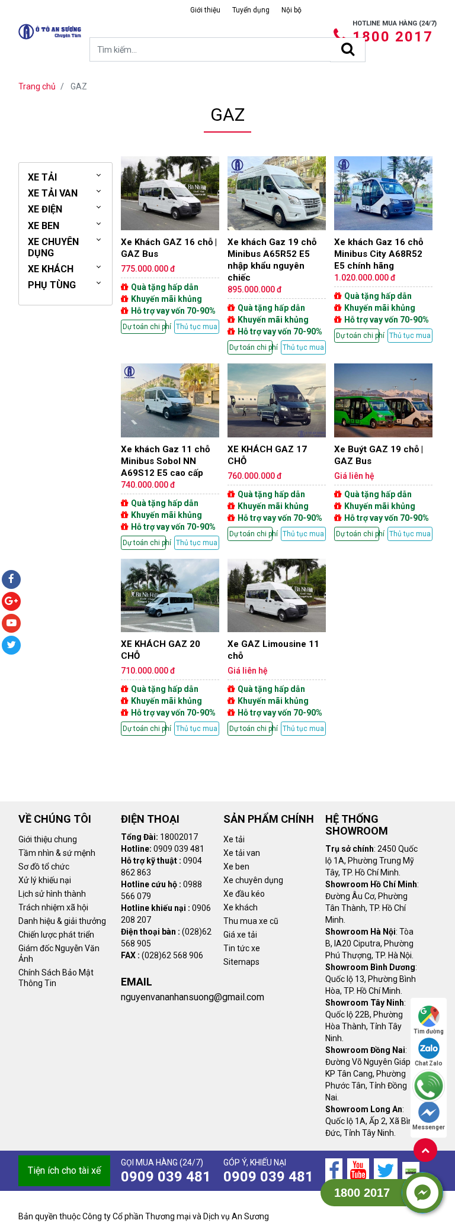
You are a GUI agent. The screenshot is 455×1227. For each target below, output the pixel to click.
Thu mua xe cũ (250, 921)
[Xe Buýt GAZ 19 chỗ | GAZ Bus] (383, 452)
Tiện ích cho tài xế (64, 1170)
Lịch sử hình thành (52, 893)
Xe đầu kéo (244, 893)
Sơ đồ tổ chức (43, 866)
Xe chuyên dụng (253, 880)
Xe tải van (241, 853)
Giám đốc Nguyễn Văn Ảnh (59, 953)
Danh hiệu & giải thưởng (62, 921)
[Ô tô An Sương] (49, 31)
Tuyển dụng (251, 10)
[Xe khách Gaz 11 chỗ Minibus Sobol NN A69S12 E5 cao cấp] (170, 456)
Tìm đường (429, 1031)
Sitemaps (241, 962)
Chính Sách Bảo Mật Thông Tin (56, 978)
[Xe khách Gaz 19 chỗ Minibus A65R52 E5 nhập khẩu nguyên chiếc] (277, 255)
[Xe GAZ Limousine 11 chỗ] (277, 647)
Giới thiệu (205, 10)
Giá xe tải (240, 934)
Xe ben (236, 866)
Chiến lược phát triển (56, 934)
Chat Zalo (429, 1063)
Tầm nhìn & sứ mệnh (56, 853)
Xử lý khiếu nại (44, 880)
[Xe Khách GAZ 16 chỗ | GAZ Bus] (170, 245)
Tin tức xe (241, 948)
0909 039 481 (166, 1176)
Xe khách (240, 907)
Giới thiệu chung (47, 839)
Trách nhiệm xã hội (53, 907)
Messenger (428, 1127)
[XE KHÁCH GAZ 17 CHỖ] (277, 452)
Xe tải (234, 839)
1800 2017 (393, 36)
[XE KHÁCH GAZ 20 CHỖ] (170, 647)
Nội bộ (291, 10)
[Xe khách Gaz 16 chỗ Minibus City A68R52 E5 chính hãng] (383, 249)
